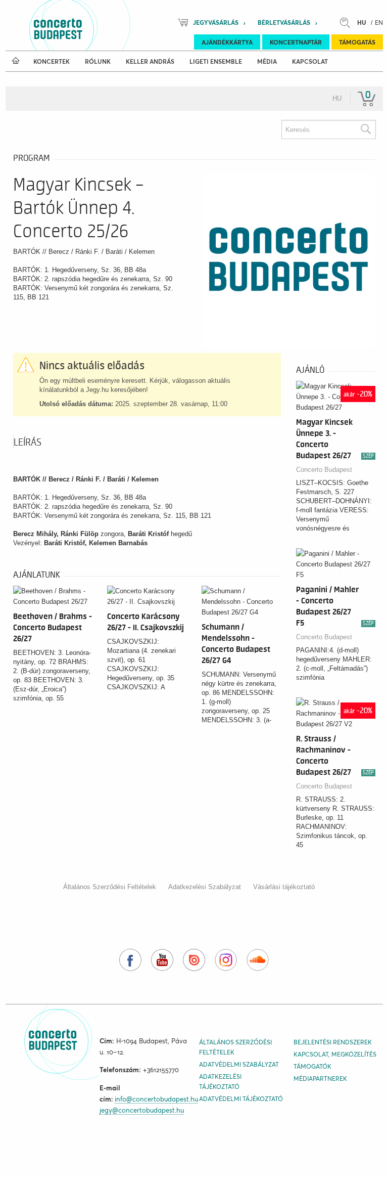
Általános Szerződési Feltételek (109, 887)
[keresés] (347, 22)
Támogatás (357, 42)
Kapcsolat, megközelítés (335, 1054)
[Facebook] (130, 960)
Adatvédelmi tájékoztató (241, 1099)
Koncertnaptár (296, 42)
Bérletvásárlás (284, 22)
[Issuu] (194, 960)
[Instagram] (226, 960)
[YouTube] (162, 960)
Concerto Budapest (324, 469)
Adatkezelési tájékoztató (220, 1081)
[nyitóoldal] (16, 61)
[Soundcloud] (258, 960)
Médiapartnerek (320, 1078)
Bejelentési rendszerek (333, 1042)
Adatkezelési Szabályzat (204, 887)
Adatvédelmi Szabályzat (239, 1064)
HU (361, 22)
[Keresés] (365, 129)
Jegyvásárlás (215, 22)
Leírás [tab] (27, 442)
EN (379, 22)
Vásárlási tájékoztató (284, 887)
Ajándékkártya (227, 42)
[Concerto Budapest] (92, 25)
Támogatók (312, 1066)
